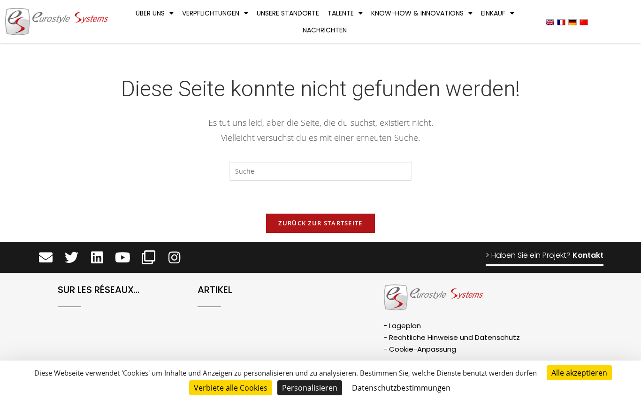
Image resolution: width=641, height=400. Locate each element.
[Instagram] (174, 257)
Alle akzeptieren (579, 373)
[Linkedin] (97, 257)
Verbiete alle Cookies (230, 388)
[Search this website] (320, 172)
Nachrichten (325, 30)
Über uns (150, 13)
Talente (341, 13)
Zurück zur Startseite (320, 223)
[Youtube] (122, 257)
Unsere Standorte (288, 13)
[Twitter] (71, 257)
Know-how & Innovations (417, 13)
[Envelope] (46, 257)
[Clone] (148, 257)
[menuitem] (550, 22)
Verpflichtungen (210, 13)
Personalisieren (309, 388)
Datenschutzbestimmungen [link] (401, 388)
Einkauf (493, 13)
